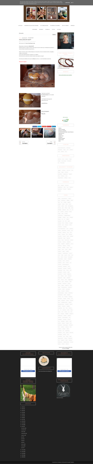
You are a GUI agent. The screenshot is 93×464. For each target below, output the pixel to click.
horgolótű (67, 251)
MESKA (70, 281)
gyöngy (59, 243)
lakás (70, 270)
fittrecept (59, 230)
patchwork (68, 298)
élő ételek (62, 151)
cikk (58, 211)
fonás (72, 170)
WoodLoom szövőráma (62, 130)
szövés (70, 321)
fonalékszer (64, 232)
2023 (22, 408)
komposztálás (65, 266)
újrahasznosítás (67, 330)
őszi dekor (66, 296)
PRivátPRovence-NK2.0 (64, 302)
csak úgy (70, 211)
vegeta (70, 336)
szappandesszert (24, 37)
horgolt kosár (59, 253)
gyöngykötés (63, 243)
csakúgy (59, 213)
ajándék (72, 200)
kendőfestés (59, 262)
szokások (67, 321)
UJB (63, 330)
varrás (59, 185)
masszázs (62, 279)
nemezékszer (70, 287)
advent (59, 200)
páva (72, 298)
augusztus (23, 435)
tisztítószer (63, 328)
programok (70, 302)
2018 (22, 417)
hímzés (63, 249)
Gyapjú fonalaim (61, 139)
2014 (22, 424)
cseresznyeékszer (60, 215)
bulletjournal (64, 209)
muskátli (69, 283)
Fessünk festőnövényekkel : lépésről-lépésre (66, 131)
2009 (22, 455)
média (66, 279)
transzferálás (59, 330)
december (23, 428)
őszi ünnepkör (62, 162)
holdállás (70, 249)
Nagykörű (62, 285)
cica (72, 209)
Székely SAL (59, 317)
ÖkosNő (65, 294)
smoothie (66, 311)
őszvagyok (64, 298)
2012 (22, 449)
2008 (22, 456)
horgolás (63, 251)
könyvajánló (64, 268)
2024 (22, 406)
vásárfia (67, 336)
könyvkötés (69, 268)
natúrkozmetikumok (64, 287)
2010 (22, 453)
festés (67, 228)
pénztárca (67, 300)
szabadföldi (66, 313)
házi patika (59, 247)
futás (67, 234)
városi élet (64, 334)
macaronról (31, 46)
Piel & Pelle (71, 300)
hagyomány (64, 245)
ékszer (70, 177)
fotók (71, 232)
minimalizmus (64, 283)
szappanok (62, 185)
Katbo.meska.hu (65, 117)
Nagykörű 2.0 (67, 285)
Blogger (68, 348)
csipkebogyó (59, 217)
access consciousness (64, 198)
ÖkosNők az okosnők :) (55, 25)
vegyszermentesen (60, 177)
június (22, 438)
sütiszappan (62, 313)
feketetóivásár (60, 226)
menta (63, 281)
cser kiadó (66, 213)
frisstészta (63, 234)
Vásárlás (72, 25)
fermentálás (64, 226)
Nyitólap (20, 25)
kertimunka (59, 264)
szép (69, 317)
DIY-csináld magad (44, 25)
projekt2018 (66, 304)
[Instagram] (20, 462)
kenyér (64, 262)
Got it (72, 2)
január (22, 447)
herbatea (59, 249)
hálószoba (68, 245)
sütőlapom (34, 58)
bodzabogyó (59, 209)
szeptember (23, 433)
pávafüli (59, 300)
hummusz (70, 253)
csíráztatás (64, 217)
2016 (22, 421)
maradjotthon (68, 277)
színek (59, 151)
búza (67, 209)
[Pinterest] (22, 462)
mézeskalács (59, 283)
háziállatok (63, 247)
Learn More (67, 2)
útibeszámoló (60, 332)
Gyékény (59, 128)
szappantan (71, 149)
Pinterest (41, 29)
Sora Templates (58, 462)
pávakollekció (63, 300)
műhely (59, 285)
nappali (59, 287)
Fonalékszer (60, 137)
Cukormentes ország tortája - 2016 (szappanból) (25, 135)
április (22, 442)
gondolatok (71, 236)
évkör (66, 151)
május (22, 440)
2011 (22, 451)
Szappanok (60, 134)
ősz (58, 162)
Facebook (47, 29)
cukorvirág (66, 211)
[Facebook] (24, 462)
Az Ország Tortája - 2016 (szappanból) (36, 135)
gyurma (72, 243)
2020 (22, 414)
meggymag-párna (70, 279)
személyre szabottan (65, 317)
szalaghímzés (71, 313)
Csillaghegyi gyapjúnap (67, 215)
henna (71, 247)
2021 (22, 412)
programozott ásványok (61, 304)
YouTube (59, 29)
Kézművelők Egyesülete (66, 264)
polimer (59, 302)
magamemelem (60, 277)
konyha (69, 266)
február (22, 445)
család (62, 213)
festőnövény (63, 170)
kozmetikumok (60, 268)
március (22, 444)
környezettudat (60, 149)
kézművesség (68, 147)
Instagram (34, 29)
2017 (22, 419)
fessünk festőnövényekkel (61, 147)
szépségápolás (60, 319)
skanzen (59, 311)
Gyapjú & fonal (60, 135)
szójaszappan (62, 321)
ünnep (64, 332)
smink (67, 149)
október (22, 431)
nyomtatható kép (60, 294)
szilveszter (69, 319)
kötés (64, 270)
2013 (22, 426)
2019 (22, 415)
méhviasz (59, 281)
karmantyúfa (59, 260)
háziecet (68, 247)
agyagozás (59, 170)
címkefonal (62, 211)
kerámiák (67, 262)
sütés (58, 313)
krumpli (67, 270)
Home (20, 37)
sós (68, 311)
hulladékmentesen (65, 253)
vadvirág (67, 332)
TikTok (53, 29)
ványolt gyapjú (60, 334)
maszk (59, 279)
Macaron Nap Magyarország (30, 43)
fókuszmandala (64, 230)
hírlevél (66, 249)
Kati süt (64, 260)
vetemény (65, 338)
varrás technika (60, 336)
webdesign (65, 177)
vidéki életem (70, 338)
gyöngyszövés (68, 243)
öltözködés (68, 294)
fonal (72, 230)
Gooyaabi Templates (70, 462)
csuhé (67, 217)
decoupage (71, 217)
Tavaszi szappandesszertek (48, 135)
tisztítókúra (59, 328)
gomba (68, 236)
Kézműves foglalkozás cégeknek (31, 25)
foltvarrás (68, 230)
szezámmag (64, 319)
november (23, 429)
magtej (64, 277)
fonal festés (68, 170)
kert (70, 262)
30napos (59, 198)
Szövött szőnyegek (61, 129)
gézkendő (64, 236)
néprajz (64, 149)
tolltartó (68, 328)
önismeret (59, 296)
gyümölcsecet (60, 245)
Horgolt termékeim (61, 138)
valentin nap (71, 332)
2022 (22, 410)
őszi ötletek (70, 296)
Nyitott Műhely (65, 25)
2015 (22, 422)
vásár (64, 336)
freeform (59, 234)
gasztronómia (59, 236)
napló (71, 285)
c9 (70, 209)
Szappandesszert (61, 133)
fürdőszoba (70, 234)
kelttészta (67, 260)
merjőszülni (66, 281)
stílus (71, 311)
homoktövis (59, 251)
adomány (69, 198)
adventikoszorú (63, 200)
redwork (71, 304)
